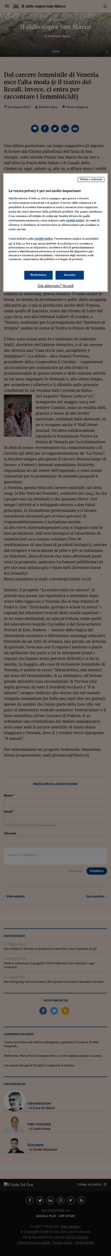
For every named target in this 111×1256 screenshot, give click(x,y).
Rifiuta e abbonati (91, 179)
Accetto (70, 274)
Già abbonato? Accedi (56, 286)
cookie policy (75, 220)
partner (51, 243)
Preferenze (38, 274)
